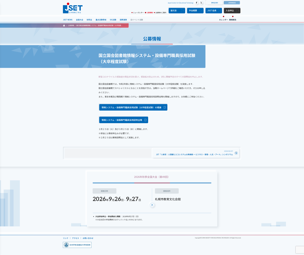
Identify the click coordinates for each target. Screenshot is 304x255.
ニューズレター (138, 12)
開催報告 (232, 19)
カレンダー (223, 19)
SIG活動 (113, 19)
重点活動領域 (101, 19)
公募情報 (150, 12)
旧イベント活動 (137, 19)
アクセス (75, 238)
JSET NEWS (67, 19)
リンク (65, 238)
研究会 (89, 19)
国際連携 (123, 19)
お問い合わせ (88, 238)
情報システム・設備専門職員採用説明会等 (122, 119)
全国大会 (79, 19)
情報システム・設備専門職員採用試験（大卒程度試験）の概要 (131, 107)
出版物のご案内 (160, 12)
